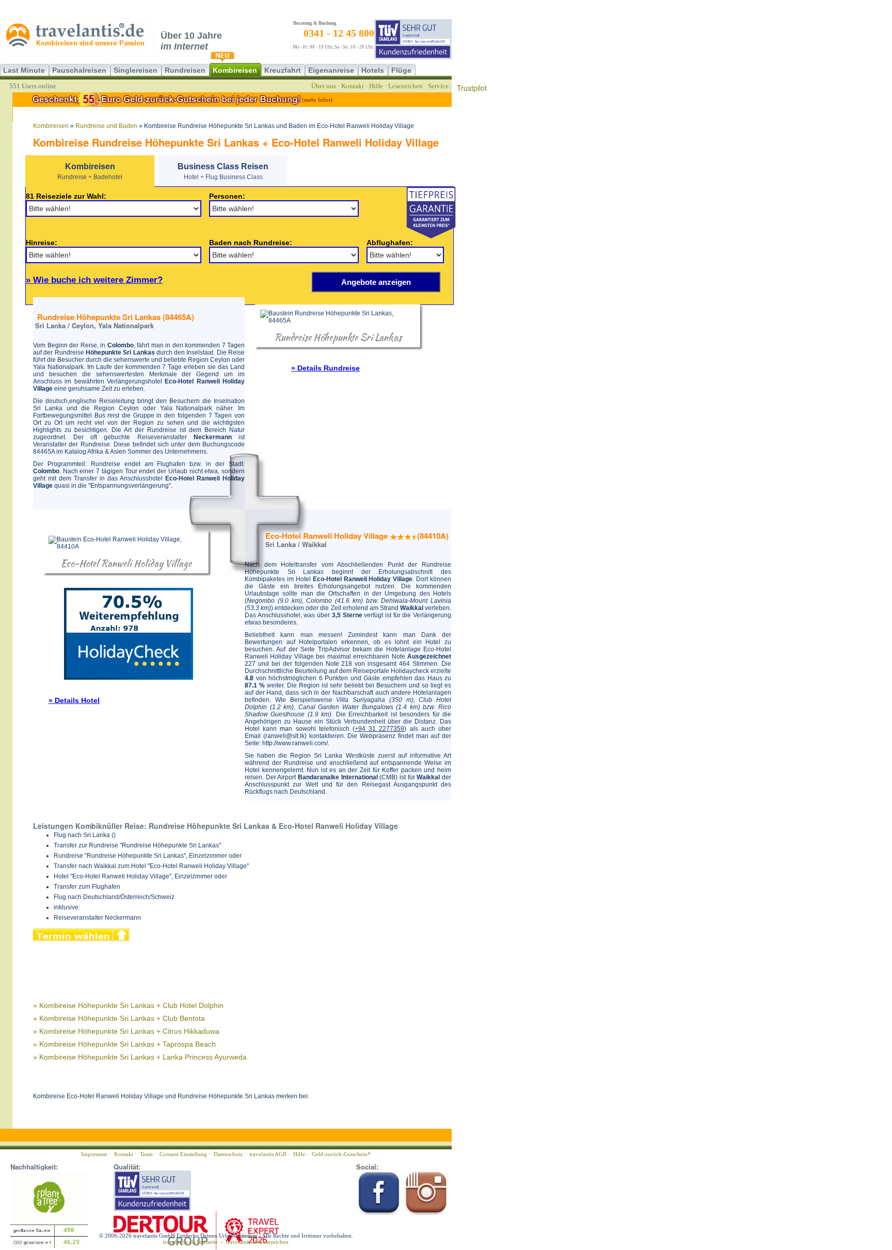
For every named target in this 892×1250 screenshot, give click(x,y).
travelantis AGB (267, 1154)
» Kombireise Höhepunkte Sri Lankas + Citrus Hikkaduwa (126, 1031)
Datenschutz (228, 1154)
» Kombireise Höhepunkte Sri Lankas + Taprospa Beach (124, 1044)
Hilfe (376, 86)
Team (146, 1154)
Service (438, 86)
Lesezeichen (405, 86)
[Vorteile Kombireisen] (431, 212)
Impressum (94, 1154)
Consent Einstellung (183, 1154)
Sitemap (248, 1235)
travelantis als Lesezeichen (257, 1242)
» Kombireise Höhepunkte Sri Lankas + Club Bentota (119, 1018)
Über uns (323, 86)
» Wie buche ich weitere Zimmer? (94, 280)
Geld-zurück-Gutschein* (341, 1154)
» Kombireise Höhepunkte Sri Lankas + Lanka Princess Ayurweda (140, 1057)
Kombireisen (51, 126)
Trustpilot (472, 88)
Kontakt (352, 86)
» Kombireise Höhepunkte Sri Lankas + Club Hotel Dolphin (128, 1005)
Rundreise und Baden (106, 126)
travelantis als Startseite (190, 1242)
